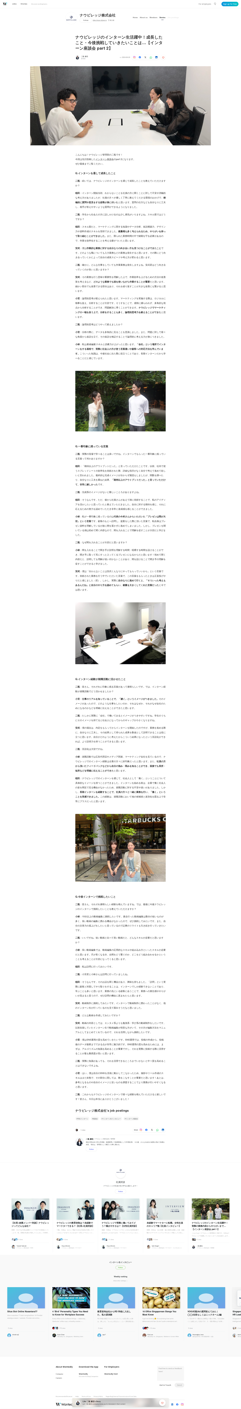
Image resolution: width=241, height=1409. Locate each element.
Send (179, 1385)
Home (135, 17)
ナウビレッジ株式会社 (98, 15)
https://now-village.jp (100, 20)
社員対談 (120, 1182)
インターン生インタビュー (112, 1119)
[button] (64, 1366)
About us (144, 17)
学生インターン (83, 1119)
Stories (162, 17)
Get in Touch (165, 1385)
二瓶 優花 (84, 56)
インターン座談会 (132, 1119)
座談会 (95, 1119)
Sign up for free (230, 4)
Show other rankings (119, 1281)
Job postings (173, 17)
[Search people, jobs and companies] (215, 3)
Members (153, 17)
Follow (85, 20)
